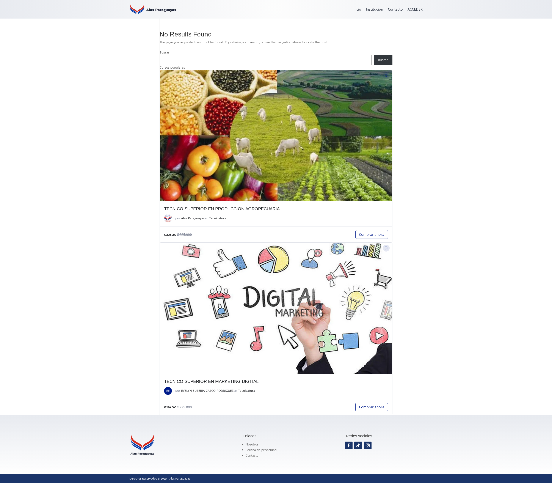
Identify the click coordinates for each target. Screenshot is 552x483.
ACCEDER (415, 9)
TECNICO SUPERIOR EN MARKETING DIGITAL (211, 381)
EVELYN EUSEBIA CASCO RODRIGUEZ (207, 391)
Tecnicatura (217, 218)
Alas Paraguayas (193, 218)
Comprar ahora (371, 234)
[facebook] (349, 445)
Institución (374, 9)
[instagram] (368, 445)
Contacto (395, 9)
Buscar (164, 52)
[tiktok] (358, 445)
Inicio (357, 9)
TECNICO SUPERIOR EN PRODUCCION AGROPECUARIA (222, 208)
